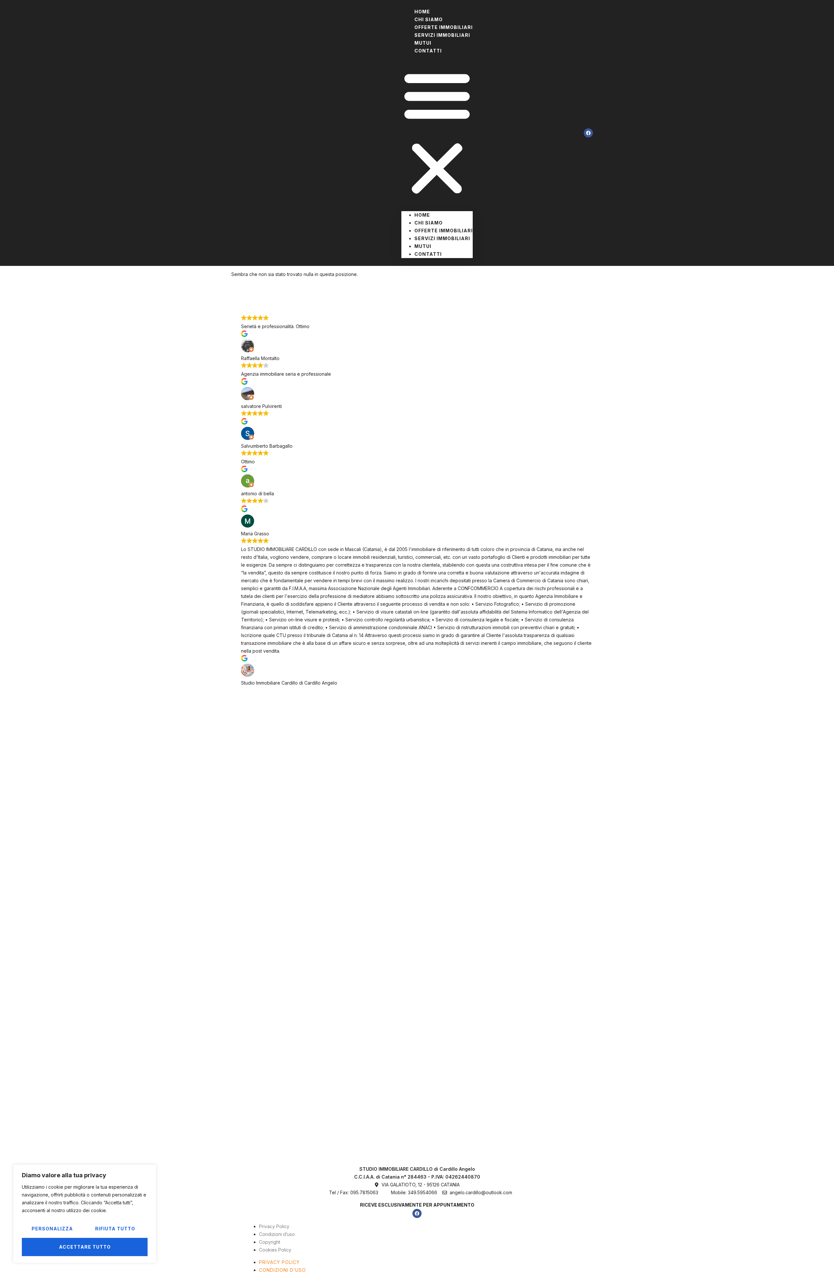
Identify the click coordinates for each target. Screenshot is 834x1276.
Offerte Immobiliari (443, 230)
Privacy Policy (274, 1226)
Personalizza (52, 1228)
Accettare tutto (85, 1247)
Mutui (422, 246)
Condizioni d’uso (277, 1234)
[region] (84, 1214)
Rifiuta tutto (115, 1228)
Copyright (269, 1242)
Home (422, 215)
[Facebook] (588, 133)
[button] (437, 133)
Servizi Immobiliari (442, 35)
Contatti (428, 50)
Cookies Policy (275, 1250)
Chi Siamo (428, 222)
